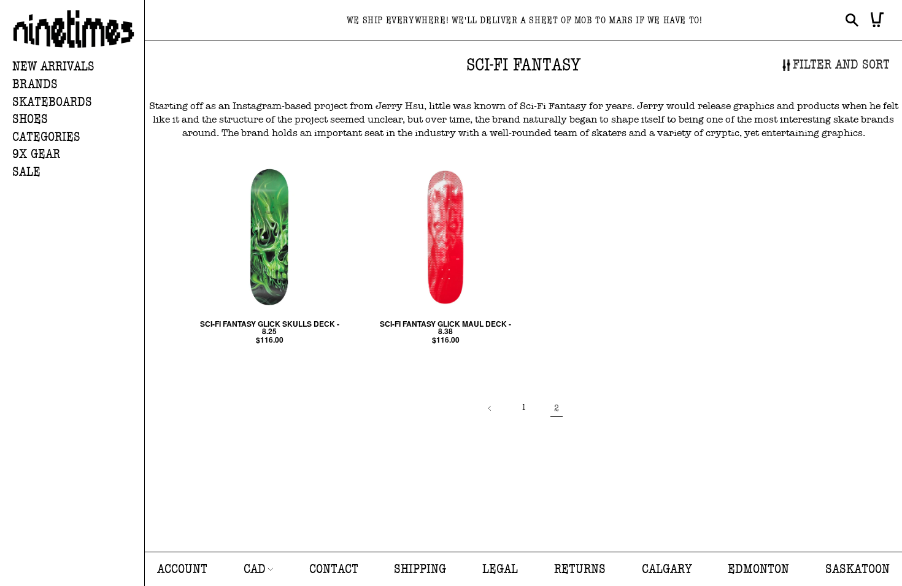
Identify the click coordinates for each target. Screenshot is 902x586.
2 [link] (556, 408)
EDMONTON (758, 569)
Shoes (30, 119)
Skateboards (52, 102)
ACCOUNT (182, 569)
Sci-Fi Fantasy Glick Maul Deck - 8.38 (445, 327)
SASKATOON (857, 569)
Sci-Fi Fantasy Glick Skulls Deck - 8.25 (269, 327)
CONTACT (333, 569)
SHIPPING (420, 569)
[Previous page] (490, 408)
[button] (78, 85)
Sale (26, 172)
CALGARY (667, 569)
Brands (35, 84)
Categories (46, 137)
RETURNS (580, 569)
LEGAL (500, 569)
